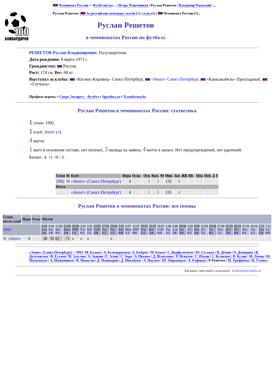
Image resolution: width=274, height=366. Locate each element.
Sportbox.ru (111, 97)
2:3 (104, 233)
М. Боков (157, 252)
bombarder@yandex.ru (246, 270)
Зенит (49, 132)
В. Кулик (240, 256)
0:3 (189, 233)
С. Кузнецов (221, 256)
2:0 (66, 233)
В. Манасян (85, 260)
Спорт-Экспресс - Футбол (79, 97)
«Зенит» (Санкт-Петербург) (96, 181)
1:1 (74, 233)
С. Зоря (126, 256)
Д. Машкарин (107, 260)
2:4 (43, 233)
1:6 (50, 233)
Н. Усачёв (259, 260)
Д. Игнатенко (163, 256)
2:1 (168, 233)
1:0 (151, 233)
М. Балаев (93, 252)
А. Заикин (95, 256)
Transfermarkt (134, 97)
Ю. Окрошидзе (174, 260)
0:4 (159, 233)
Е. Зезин (111, 256)
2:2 (89, 233)
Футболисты (102, 5)
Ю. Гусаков (205, 252)
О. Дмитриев (243, 252)
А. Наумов (151, 260)
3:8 (174, 233)
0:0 (121, 233)
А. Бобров (140, 252)
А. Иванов (142, 256)
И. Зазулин (76, 256)
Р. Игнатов (184, 256)
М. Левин (256, 256)
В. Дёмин (224, 252)
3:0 (181, 233)
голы (146, 13)
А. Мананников (62, 260)
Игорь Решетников (133, 5)
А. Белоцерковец (117, 252)
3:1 (203, 233)
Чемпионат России (73, 5)
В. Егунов (58, 256)
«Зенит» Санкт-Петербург (174, 79)
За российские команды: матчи (110, 13)
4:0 (236, 233)
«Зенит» (14, 238)
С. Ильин (202, 256)
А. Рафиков (197, 260)
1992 (60, 181)
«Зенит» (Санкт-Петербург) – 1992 (56, 252)
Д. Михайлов (131, 260)
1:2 (143, 233)
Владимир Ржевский (195, 5)
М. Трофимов (238, 260)
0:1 (57, 233)
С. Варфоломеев (180, 252)
